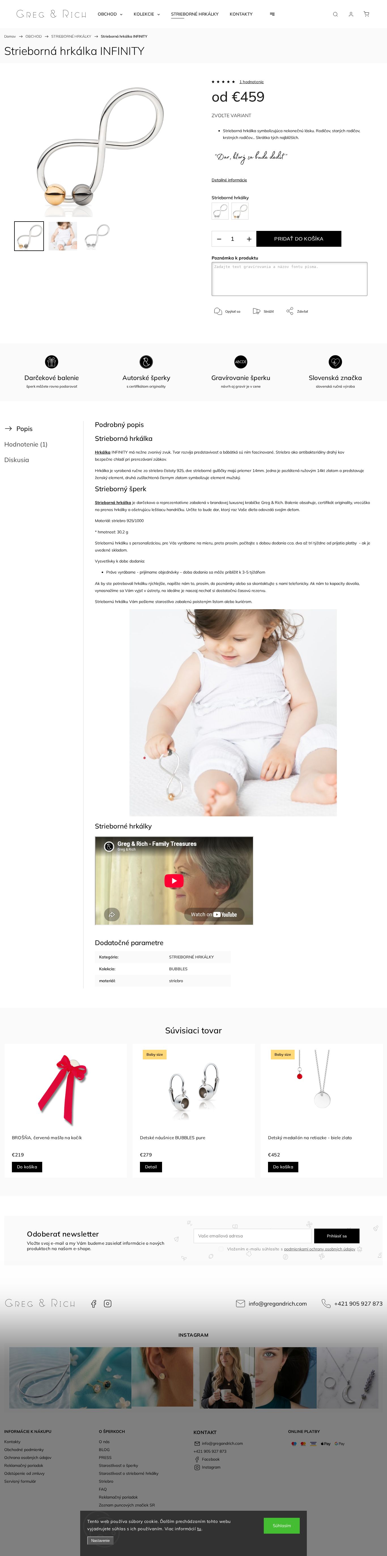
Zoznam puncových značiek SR (127, 1505)
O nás (104, 1441)
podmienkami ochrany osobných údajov (319, 1249)
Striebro (106, 1481)
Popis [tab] (24, 428)
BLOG (104, 1449)
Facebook (93, 1303)
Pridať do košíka (298, 239)
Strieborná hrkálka (113, 502)
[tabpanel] (66, 1111)
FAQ (103, 1489)
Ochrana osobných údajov (27, 1457)
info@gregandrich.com (278, 1303)
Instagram (107, 1303)
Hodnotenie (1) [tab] (26, 444)
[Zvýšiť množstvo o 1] (249, 238)
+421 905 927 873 (358, 1303)
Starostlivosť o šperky (118, 1465)
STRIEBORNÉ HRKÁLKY (191, 957)
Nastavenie (100, 1540)
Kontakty (12, 1441)
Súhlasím (282, 1525)
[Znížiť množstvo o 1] (219, 238)
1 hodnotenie (251, 82)
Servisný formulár (20, 1481)
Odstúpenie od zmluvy (24, 1473)
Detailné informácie (229, 180)
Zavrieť (354, 330)
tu (199, 1528)
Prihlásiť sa (337, 1236)
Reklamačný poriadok (23, 1465)
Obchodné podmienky (24, 1449)
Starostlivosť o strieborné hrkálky (128, 1473)
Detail (151, 1166)
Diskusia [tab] (16, 460)
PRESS (105, 1457)
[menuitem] (110, 14)
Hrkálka (102, 452)
